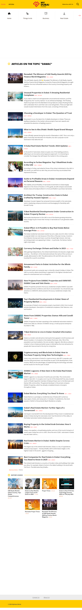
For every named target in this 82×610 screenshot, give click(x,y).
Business (46, 18)
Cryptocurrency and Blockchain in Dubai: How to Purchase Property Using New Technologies (46, 353)
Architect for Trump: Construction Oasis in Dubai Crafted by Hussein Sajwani (46, 196)
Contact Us (35, 597)
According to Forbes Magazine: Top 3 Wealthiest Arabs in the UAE (48, 163)
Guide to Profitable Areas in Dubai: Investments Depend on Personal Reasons (49, 180)
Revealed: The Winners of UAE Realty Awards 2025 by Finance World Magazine (47, 75)
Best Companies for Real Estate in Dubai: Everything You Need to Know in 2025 (47, 458)
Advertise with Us (67, 4)
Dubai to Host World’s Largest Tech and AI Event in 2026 (32, 492)
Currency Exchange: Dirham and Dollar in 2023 (45, 248)
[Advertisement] (41, 42)
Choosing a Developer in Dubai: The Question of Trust (48, 113)
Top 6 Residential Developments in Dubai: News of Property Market (46, 300)
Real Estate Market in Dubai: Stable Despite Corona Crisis (47, 441)
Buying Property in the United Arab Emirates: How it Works (47, 425)
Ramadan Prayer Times (32, 512)
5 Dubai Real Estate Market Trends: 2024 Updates (46, 146)
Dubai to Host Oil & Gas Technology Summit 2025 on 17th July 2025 (66, 492)
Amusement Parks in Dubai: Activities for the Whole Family (47, 265)
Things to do (27, 18)
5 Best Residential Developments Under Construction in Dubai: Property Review (49, 212)
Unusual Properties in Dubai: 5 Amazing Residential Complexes (47, 93)
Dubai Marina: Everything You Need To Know (44, 393)
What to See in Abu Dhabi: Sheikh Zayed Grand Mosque (48, 129)
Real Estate (64, 18)
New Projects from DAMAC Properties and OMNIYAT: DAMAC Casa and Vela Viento (47, 281)
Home (9, 18)
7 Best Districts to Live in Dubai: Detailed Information (48, 332)
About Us (47, 597)
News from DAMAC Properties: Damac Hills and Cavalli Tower (48, 316)
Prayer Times (46, 491)
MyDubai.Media (13, 470)
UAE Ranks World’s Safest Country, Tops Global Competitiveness (14, 493)
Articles (11, 4)
